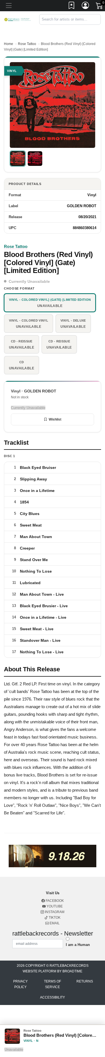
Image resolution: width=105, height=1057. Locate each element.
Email (54, 923)
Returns (84, 981)
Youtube (54, 906)
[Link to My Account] (86, 6)
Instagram (54, 912)
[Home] (17, 19)
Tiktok (54, 918)
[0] (99, 7)
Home (8, 44)
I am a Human (78, 945)
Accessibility (52, 997)
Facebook (54, 901)
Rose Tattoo (27, 44)
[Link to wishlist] (72, 6)
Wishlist (55, 419)
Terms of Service (52, 984)
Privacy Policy (20, 984)
